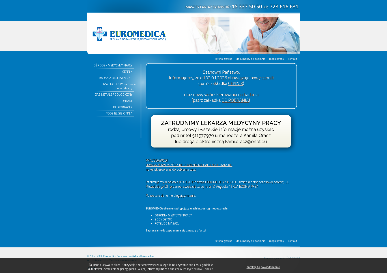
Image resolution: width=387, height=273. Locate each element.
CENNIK (127, 71)
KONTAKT (126, 100)
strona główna (223, 59)
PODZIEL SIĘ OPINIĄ (119, 113)
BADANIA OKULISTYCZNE (115, 77)
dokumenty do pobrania (250, 59)
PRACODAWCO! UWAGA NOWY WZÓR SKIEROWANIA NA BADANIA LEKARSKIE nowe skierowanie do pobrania (189, 165)
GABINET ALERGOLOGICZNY (113, 94)
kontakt (292, 59)
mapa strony (276, 59)
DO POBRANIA (122, 107)
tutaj (193, 169)
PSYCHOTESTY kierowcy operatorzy (119, 86)
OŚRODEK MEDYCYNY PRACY (112, 65)
